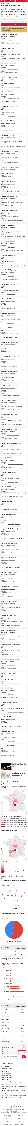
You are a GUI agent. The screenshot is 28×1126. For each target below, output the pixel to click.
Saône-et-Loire (20, 58)
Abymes (11, 40)
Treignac (10, 337)
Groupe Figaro (12, 1109)
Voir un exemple (22, 1050)
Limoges (9, 435)
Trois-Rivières (11, 276)
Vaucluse (14, 509)
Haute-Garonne (16, 420)
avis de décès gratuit (18, 28)
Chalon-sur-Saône (12, 58)
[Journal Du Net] (7, 1118)
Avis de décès (6, 3)
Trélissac (10, 72)
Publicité (24, 1105)
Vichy (9, 261)
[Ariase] (7, 1124)
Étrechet (9, 294)
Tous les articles (12, 1106)
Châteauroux (11, 290)
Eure (13, 173)
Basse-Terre (11, 279)
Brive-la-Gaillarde (12, 453)
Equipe (12, 1105)
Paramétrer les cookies (16, 1107)
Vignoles (10, 668)
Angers (9, 610)
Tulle (9, 247)
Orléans (10, 741)
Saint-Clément (11, 319)
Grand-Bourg (11, 83)
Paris (8, 578)
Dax (9, 177)
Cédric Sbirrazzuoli (6, 1073)
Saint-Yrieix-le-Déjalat (13, 250)
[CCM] (20, 1116)
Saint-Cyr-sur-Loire (12, 265)
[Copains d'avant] (7, 1121)
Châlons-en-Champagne (13, 708)
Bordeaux (10, 438)
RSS (16, 1106)
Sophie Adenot (6, 1066)
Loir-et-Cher (20, 464)
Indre (16, 290)
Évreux (9, 173)
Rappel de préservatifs (7, 1068)
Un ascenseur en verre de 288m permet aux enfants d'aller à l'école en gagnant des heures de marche (14, 1086)
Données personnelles (6, 1107)
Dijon (8, 665)
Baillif (9, 366)
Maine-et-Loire (17, 607)
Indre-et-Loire (21, 265)
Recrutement (20, 1106)
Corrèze (21, 202)
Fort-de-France (11, 726)
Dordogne (15, 69)
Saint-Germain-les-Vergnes (15, 636)
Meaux (9, 697)
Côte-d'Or (12, 665)
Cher (13, 112)
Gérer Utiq (24, 1107)
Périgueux (10, 69)
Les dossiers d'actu (7, 1054)
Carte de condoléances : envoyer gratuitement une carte (18, 764)
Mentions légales (5, 1109)
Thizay (8, 377)
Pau (9, 424)
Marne (21, 708)
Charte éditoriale (18, 1105)
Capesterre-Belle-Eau (13, 236)
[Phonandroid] (20, 1124)
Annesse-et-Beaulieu (12, 220)
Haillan (10, 380)
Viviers (9, 582)
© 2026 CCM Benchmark (21, 1109)
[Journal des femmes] (7, 1116)
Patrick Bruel (5, 1072)
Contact (6, 1106)
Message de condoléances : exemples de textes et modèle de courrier (19, 773)
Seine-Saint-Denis (20, 146)
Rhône (12, 130)
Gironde (14, 380)
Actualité (5, 1050)
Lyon (9, 755)
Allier (12, 261)
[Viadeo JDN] (20, 1121)
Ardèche (14, 582)
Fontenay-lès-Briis (12, 538)
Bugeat (10, 205)
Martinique (17, 524)
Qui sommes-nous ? (6, 1105)
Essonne (19, 538)
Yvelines (15, 162)
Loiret (13, 741)
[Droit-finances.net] (20, 1118)
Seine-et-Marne (15, 697)
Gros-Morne (11, 524)
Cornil (9, 553)
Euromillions (5, 1079)
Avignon (10, 509)
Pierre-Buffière (11, 496)
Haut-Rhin (16, 191)
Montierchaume (11, 478)
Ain (17, 98)
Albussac (10, 592)
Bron (9, 130)
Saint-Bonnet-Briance (12, 493)
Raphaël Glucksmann (7, 1077)
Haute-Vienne (15, 435)
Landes (12, 177)
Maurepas (10, 162)
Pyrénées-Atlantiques (16, 424)
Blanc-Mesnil (12, 146)
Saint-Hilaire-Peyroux (13, 202)
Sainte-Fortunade (12, 333)
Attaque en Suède (6, 1075)
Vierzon (10, 112)
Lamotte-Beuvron (12, 464)
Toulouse (10, 420)
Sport (4, 1052)
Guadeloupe (16, 43)
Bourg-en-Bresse (12, 98)
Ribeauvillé (11, 191)
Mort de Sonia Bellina (7, 1070)
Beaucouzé (10, 607)
